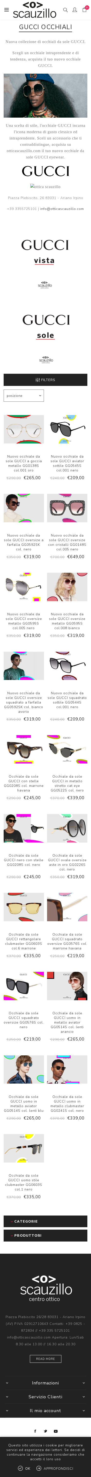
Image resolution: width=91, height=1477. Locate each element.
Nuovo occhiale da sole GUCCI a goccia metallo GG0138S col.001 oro (24, 463)
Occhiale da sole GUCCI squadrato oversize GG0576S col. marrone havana (67, 941)
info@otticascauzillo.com (62, 209)
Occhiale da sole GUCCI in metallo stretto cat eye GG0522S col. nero (67, 783)
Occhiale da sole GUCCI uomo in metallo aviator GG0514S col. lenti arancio (67, 1022)
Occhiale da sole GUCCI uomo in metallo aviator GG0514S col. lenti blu (24, 1104)
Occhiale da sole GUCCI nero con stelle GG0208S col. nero (23, 860)
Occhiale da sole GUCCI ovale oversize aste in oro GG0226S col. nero (67, 862)
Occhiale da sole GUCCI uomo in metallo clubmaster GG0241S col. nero (67, 1104)
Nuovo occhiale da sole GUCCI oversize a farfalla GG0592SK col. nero (24, 542)
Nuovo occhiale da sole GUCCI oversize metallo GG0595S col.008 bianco (67, 621)
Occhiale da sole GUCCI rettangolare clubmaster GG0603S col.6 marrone (23, 941)
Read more (45, 1359)
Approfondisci (58, 1468)
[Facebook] (35, 1431)
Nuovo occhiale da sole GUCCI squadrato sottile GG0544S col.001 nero (67, 700)
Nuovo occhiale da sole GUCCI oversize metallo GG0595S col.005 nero (24, 621)
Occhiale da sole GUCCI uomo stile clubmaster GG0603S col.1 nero (23, 1182)
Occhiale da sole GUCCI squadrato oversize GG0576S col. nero (24, 1020)
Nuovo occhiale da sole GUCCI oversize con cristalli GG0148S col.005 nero (67, 542)
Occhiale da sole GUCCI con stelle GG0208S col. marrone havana (24, 783)
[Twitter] (46, 1431)
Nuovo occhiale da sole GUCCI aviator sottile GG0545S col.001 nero (67, 463)
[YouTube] (56, 1431)
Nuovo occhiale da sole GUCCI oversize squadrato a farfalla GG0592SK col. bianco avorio (23, 702)
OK (27, 1468)
